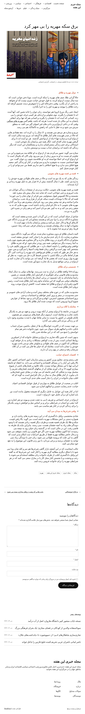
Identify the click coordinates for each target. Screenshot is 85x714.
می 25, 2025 (8, 628)
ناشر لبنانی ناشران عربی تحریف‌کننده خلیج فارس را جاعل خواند (51, 642)
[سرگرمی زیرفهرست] (42, 8)
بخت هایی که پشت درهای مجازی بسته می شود (25, 492)
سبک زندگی (34, 8)
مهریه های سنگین (15, 121)
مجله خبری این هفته (53, 473)
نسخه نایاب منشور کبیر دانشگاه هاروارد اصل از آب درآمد (54, 621)
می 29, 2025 (8, 621)
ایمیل (76, 559)
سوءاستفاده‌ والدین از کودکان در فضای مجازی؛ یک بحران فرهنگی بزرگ (48, 628)
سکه (75, 473)
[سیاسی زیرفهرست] (14, 3)
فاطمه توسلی (61, 82)
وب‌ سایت (75, 569)
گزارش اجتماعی (43, 82)
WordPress (7, 708)
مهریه (41, 473)
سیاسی (18, 3)
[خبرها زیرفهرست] (15, 8)
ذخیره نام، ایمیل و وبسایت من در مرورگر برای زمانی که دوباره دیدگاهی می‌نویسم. (49, 579)
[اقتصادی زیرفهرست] (43, 3)
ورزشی (9, 3)
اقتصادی (48, 3)
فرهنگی (38, 3)
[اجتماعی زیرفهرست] (23, 3)
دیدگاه (75, 525)
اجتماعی (28, 3)
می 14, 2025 (8, 642)
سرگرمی (46, 8)
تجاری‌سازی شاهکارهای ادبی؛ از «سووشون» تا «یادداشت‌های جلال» (49, 635)
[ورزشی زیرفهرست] (4, 3)
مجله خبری (67, 473)
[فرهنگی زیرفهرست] (34, 3)
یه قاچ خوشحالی (71, 492)
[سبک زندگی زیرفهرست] (29, 8)
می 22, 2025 (8, 635)
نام (76, 550)
